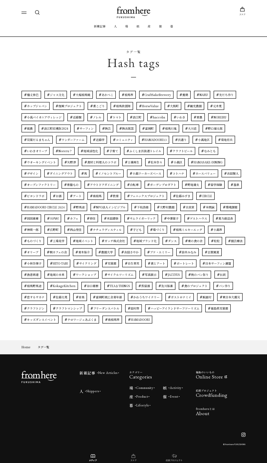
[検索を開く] (37, 12)
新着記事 (100, 26)
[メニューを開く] (24, 12)
